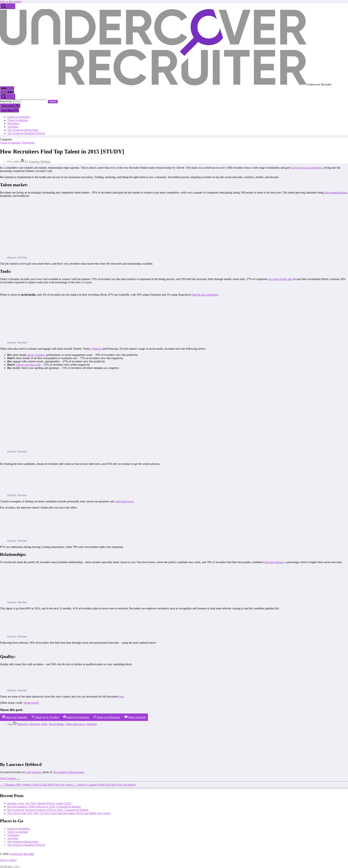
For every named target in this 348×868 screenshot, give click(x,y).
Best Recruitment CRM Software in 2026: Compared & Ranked (44, 806)
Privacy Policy (8, 860)
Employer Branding (18, 116)
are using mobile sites (280, 279)
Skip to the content (10, 1)
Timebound (28, 142)
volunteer (91, 724)
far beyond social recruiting (306, 167)
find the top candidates (205, 294)
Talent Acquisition (17, 120)
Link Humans (33, 772)
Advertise (12, 126)
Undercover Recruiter (21, 853)
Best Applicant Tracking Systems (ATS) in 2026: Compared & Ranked (47, 809)
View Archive (10, 778)
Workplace (13, 123)
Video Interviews (75, 724)
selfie (44, 724)
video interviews (124, 501)
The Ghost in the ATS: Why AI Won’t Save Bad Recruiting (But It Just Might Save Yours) (59, 813)
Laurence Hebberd (39, 161)
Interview (22, 724)
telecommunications (335, 192)
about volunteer (36, 354)
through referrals (273, 562)
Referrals (35, 724)
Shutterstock (31, 702)
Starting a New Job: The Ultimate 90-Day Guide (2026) (39, 803)
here (121, 696)
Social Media (56, 724)
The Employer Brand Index (23, 129)
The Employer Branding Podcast (26, 133)
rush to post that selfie (28, 364)
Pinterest (97, 348)
